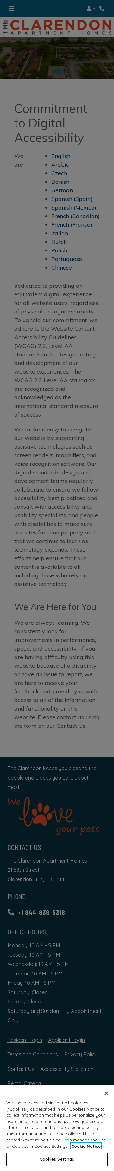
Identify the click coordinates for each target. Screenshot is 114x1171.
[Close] (106, 1093)
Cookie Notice (86, 1146)
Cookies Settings (57, 1158)
